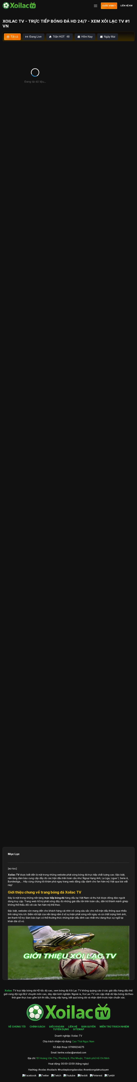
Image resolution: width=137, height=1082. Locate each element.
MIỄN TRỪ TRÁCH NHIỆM (114, 1026)
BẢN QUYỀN (88, 1026)
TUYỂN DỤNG (61, 1029)
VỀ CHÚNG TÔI (17, 1026)
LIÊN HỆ (72, 1026)
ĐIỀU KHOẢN (56, 1026)
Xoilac (12, 874)
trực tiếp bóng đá (54, 897)
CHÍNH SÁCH (37, 1026)
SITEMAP (78, 1029)
